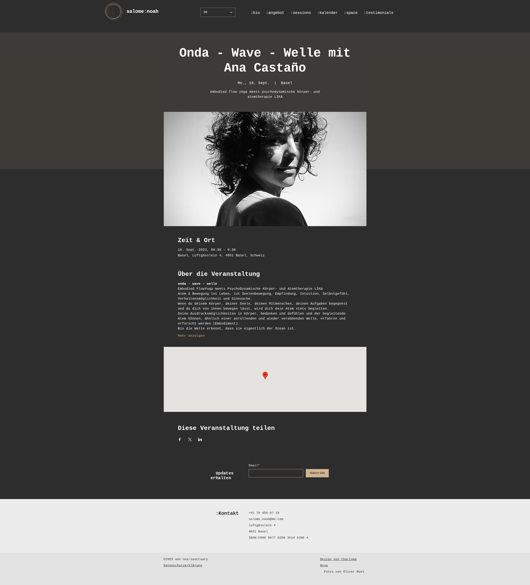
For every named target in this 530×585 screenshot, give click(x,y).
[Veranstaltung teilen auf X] (190, 439)
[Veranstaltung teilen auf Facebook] (180, 439)
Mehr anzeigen (191, 336)
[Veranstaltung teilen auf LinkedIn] (200, 439)
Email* (254, 465)
